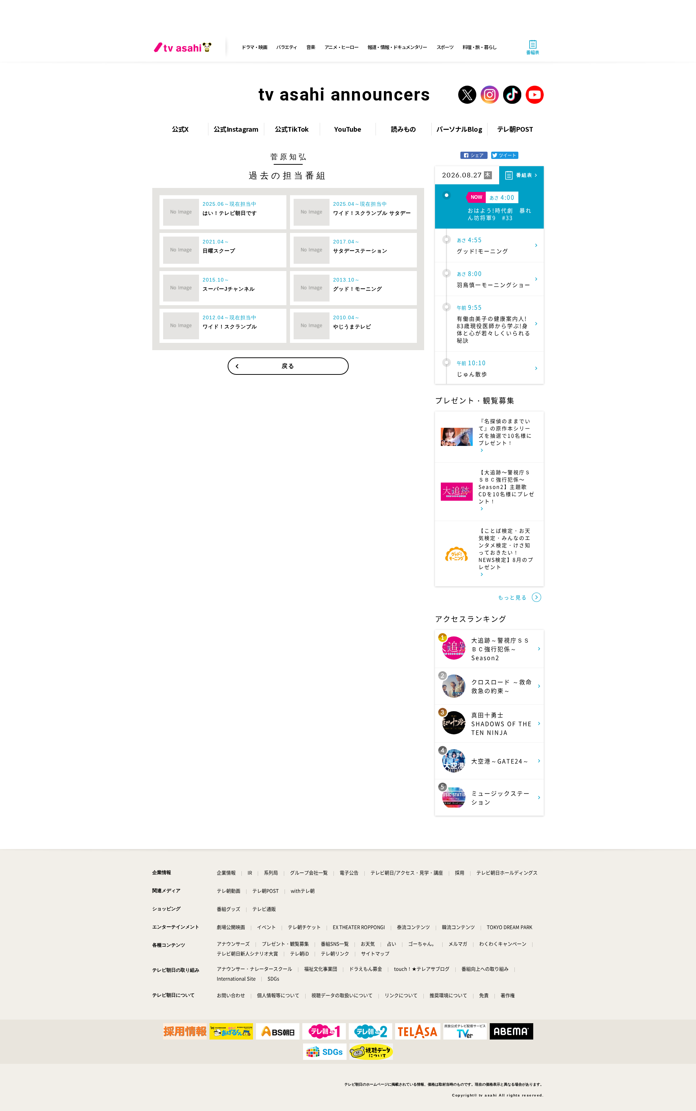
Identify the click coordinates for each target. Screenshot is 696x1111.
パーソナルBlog (459, 129)
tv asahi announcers (344, 94)
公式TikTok (292, 129)
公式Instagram (236, 129)
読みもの (403, 129)
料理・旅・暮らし (480, 47)
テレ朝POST (515, 129)
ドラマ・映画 (254, 47)
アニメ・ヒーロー (341, 47)
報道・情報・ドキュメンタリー (397, 47)
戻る (288, 366)
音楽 (310, 47)
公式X (180, 129)
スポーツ (444, 47)
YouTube (347, 129)
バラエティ (286, 47)
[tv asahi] (184, 47)
